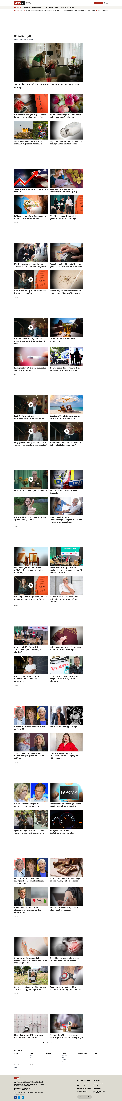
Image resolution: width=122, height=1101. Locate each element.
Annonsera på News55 (83, 1083)
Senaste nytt (18, 7)
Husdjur (16, 1053)
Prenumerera (98, 3)
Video (72, 7)
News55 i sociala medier (100, 1085)
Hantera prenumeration (83, 1080)
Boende (80, 1056)
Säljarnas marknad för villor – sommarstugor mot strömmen (87, 10)
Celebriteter (65, 1056)
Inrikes (15, 1067)
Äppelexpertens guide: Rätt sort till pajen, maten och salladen (53, 10)
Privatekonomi (36, 7)
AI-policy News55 (82, 1091)
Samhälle (27, 7)
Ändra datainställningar (85, 1097)
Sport (63, 1061)
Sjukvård (32, 1056)
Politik (15, 1069)
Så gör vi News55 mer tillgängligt (99, 1092)
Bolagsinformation (98, 1083)
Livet (56, 7)
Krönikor (48, 1053)
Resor (51, 7)
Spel (31, 1065)
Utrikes (16, 1071)
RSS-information (81, 1085)
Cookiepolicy (97, 1088)
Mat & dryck (64, 7)
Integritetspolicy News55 (84, 1088)
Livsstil (64, 1053)
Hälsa (45, 7)
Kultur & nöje (65, 1057)
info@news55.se (23, 1094)
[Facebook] (15, 1097)
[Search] (104, 3)
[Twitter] (19, 1097)
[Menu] (107, 3)
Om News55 (96, 1080)
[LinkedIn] (23, 1097)
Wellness (32, 1057)
